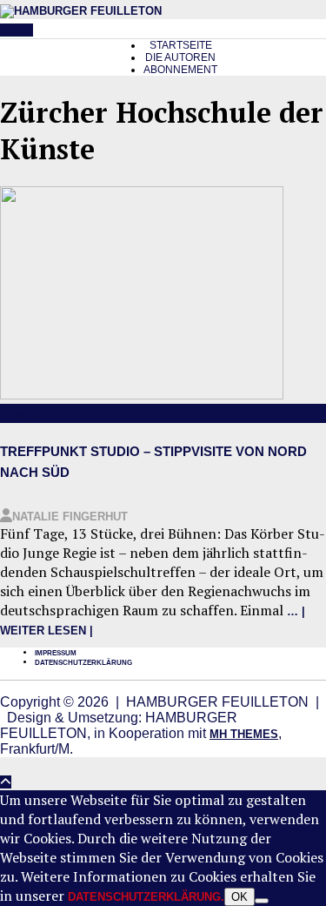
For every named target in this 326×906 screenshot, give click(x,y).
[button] (16, 30)
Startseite (181, 45)
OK (239, 896)
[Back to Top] (5, 782)
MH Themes (244, 734)
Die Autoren (180, 57)
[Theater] (141, 395)
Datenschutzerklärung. (146, 896)
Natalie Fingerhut (70, 516)
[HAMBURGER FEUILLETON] (81, 10)
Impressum (56, 653)
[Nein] (262, 900)
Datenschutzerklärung (83, 663)
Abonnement (180, 70)
